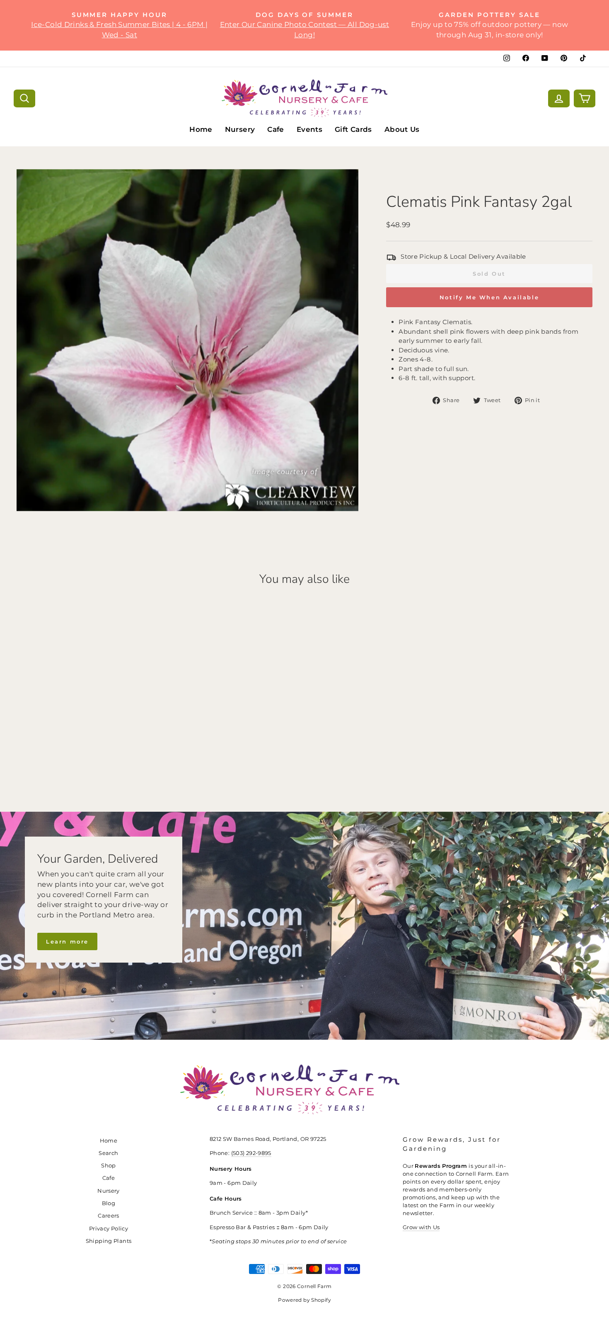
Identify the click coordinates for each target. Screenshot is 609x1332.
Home (201, 129)
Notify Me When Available (489, 297)
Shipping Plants (109, 1241)
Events (309, 129)
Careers (108, 1216)
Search (108, 1153)
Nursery (240, 129)
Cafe (275, 129)
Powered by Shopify (304, 1300)
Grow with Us (421, 1227)
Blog (109, 1203)
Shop (108, 1165)
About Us (402, 129)
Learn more (67, 941)
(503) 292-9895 (251, 1153)
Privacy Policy (108, 1228)
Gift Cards (353, 129)
